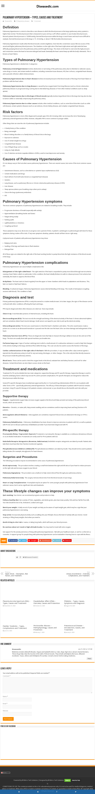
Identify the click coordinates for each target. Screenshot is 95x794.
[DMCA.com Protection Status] (72, 780)
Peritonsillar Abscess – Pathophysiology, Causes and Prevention (45, 628)
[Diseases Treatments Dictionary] (47, 5)
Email (5, 703)
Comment (6, 676)
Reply (89, 658)
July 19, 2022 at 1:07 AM (85, 649)
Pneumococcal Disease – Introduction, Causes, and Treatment (74, 628)
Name (5, 696)
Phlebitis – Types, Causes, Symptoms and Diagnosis (74, 602)
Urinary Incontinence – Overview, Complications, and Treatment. (78, 574)
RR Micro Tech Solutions (30, 780)
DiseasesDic (8, 21)
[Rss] (47, 783)
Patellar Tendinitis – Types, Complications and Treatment (15, 627)
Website (5, 711)
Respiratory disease (23, 21)
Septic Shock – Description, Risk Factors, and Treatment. (16, 574)
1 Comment (37, 21)
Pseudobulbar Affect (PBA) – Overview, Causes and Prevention (46, 602)
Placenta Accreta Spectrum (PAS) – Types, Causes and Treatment (16, 602)
